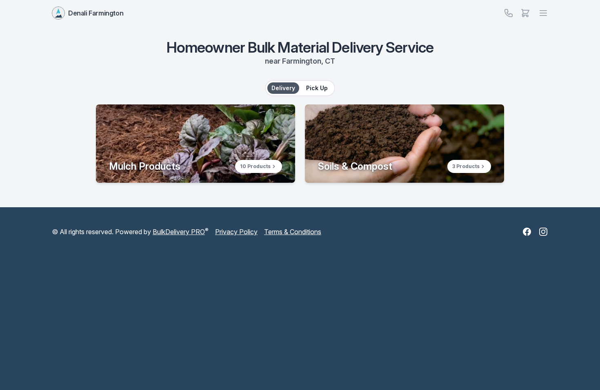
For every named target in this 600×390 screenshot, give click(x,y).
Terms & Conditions (292, 232)
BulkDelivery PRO (179, 232)
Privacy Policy (236, 232)
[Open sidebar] (525, 13)
